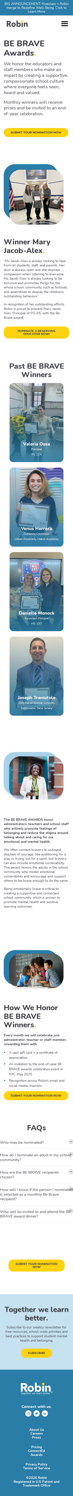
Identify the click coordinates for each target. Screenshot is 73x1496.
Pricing (36, 1447)
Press (36, 1438)
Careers (36, 1434)
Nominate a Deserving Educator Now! (36, 332)
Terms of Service (36, 1468)
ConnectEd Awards (36, 1453)
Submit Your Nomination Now (36, 132)
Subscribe (36, 1353)
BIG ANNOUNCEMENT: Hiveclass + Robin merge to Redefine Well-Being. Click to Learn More (36, 8)
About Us (36, 1430)
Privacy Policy (36, 1464)
